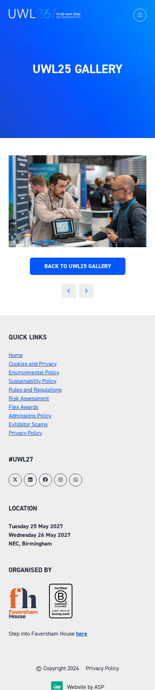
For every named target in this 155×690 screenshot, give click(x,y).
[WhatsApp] (75, 479)
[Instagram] (60, 479)
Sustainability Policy (32, 381)
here (81, 633)
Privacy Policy (25, 433)
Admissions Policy (30, 415)
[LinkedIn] (30, 479)
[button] (139, 15)
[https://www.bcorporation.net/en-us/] (60, 616)
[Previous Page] (69, 291)
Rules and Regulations (35, 389)
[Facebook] (45, 479)
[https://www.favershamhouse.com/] (23, 616)
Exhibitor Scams (28, 424)
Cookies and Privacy (33, 364)
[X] (15, 479)
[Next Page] (86, 291)
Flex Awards (23, 407)
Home (16, 355)
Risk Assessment (29, 398)
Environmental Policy (34, 372)
